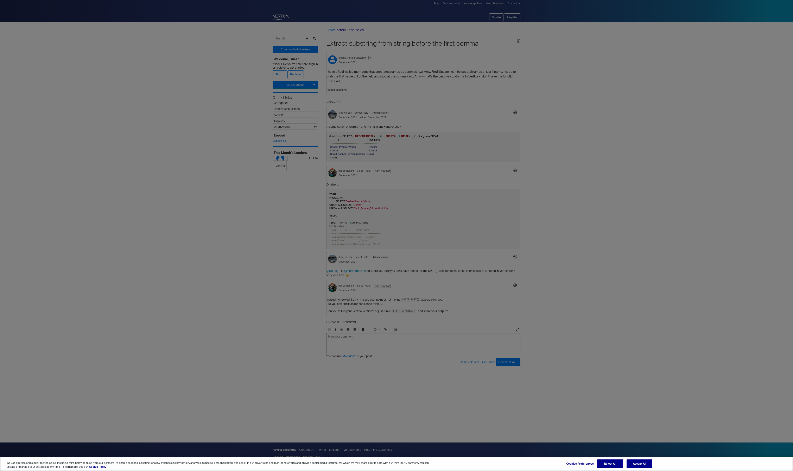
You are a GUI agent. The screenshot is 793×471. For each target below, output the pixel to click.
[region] (396, 464)
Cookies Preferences (580, 463)
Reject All (610, 463)
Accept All (639, 463)
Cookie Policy (97, 466)
